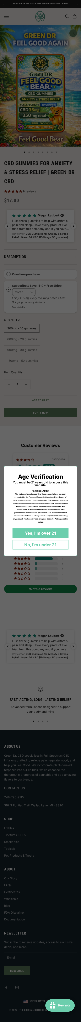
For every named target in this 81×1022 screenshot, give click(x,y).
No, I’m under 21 (40, 544)
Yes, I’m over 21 (40, 533)
